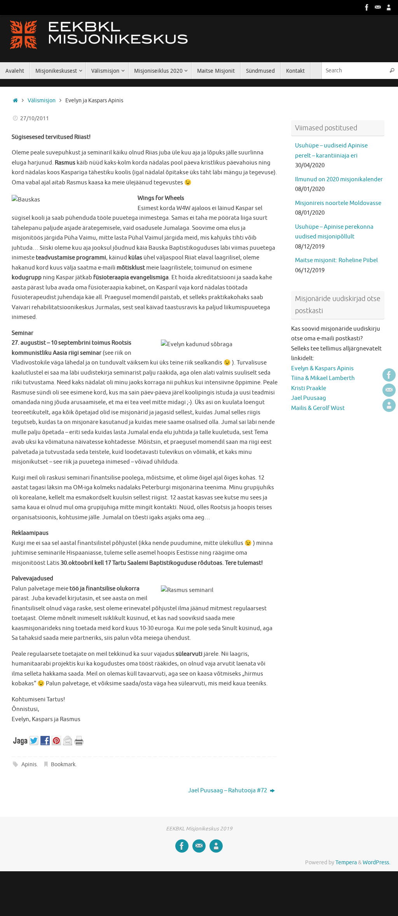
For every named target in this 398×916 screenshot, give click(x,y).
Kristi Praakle (308, 388)
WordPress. (376, 862)
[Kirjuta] (377, 7)
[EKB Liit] (388, 7)
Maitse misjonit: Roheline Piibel (336, 260)
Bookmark (63, 764)
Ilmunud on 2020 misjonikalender (339, 179)
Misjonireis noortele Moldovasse (338, 203)
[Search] (392, 70)
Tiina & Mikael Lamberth (323, 378)
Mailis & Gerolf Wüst (318, 408)
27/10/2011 (34, 118)
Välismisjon (42, 100)
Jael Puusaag (308, 398)
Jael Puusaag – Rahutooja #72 (228, 790)
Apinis (29, 764)
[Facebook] (366, 7)
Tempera (346, 862)
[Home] (15, 100)
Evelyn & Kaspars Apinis (322, 368)
